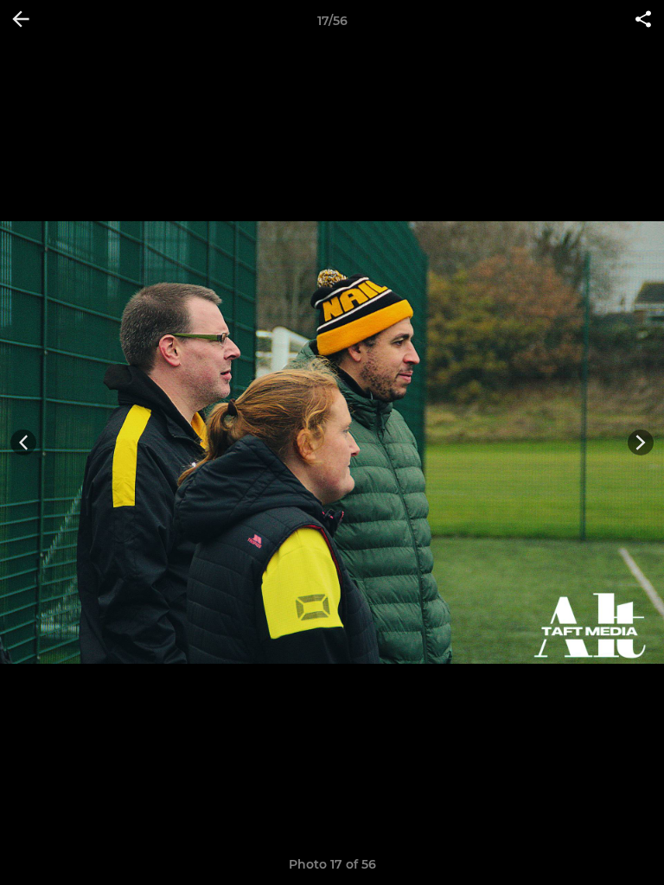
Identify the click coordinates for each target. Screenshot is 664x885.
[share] (643, 21)
